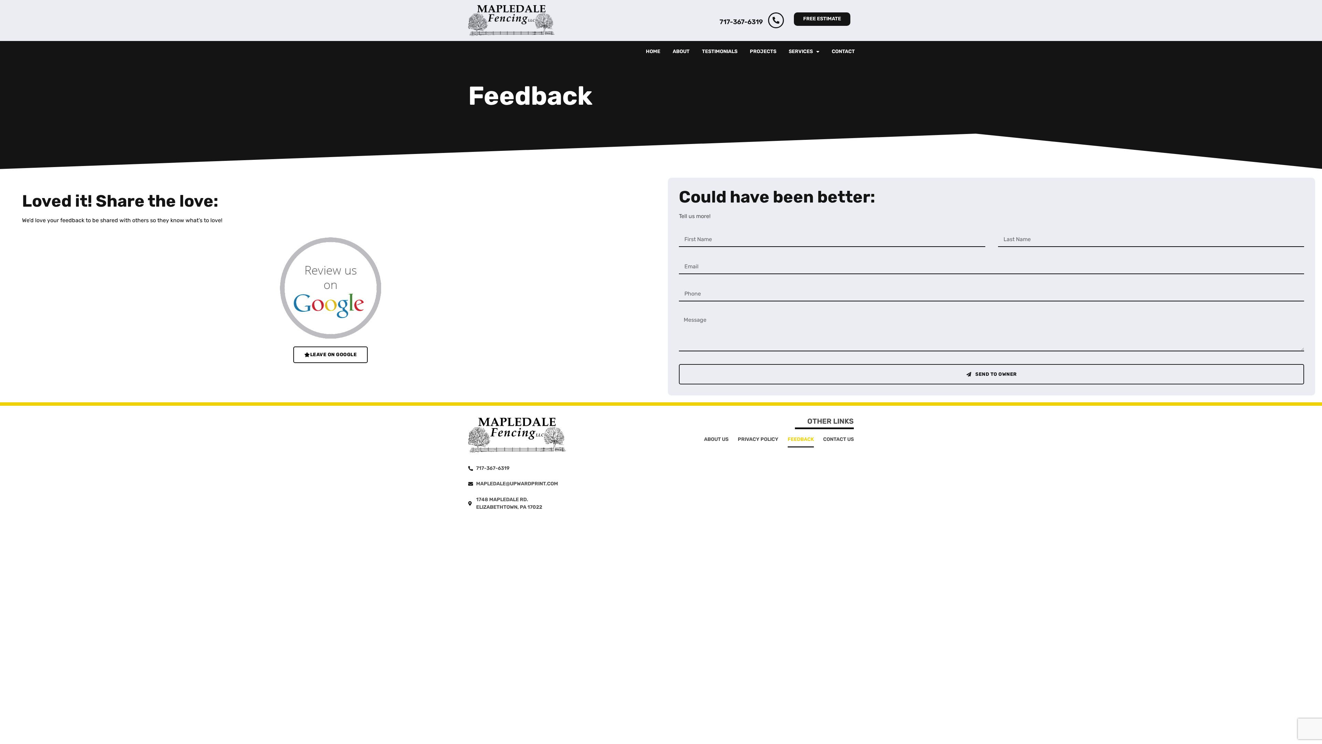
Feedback (801, 439)
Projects (763, 51)
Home (653, 51)
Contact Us (838, 439)
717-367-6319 (741, 22)
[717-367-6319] (776, 20)
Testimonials (719, 51)
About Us (716, 439)
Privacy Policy (758, 439)
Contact (843, 51)
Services (801, 51)
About (681, 51)
